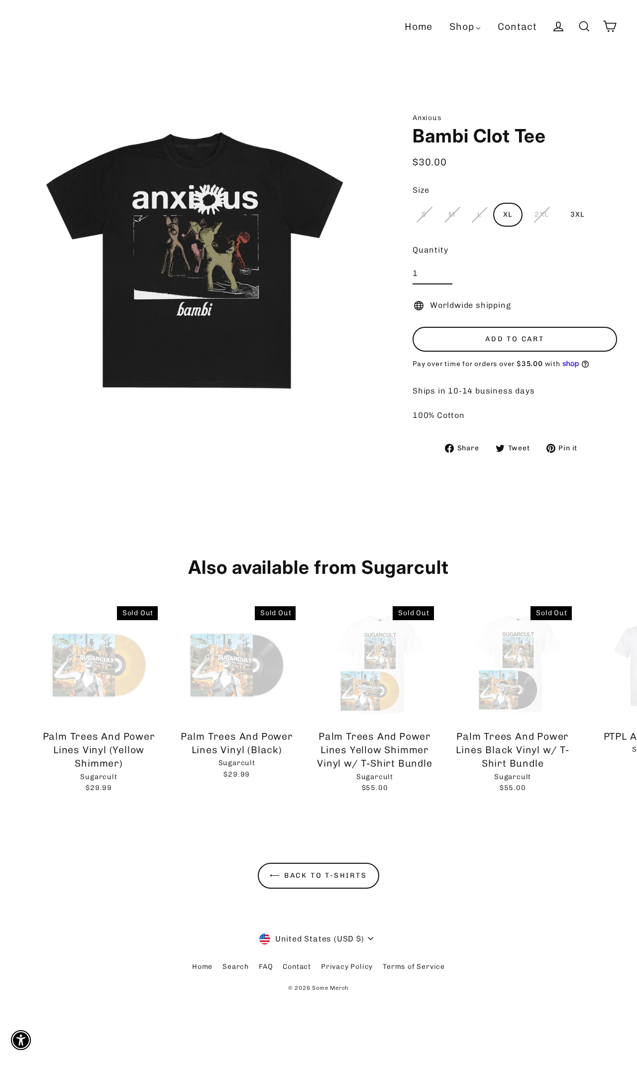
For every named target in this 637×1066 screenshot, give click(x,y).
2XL (541, 214)
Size (421, 190)
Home (202, 966)
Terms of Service (414, 966)
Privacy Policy (347, 966)
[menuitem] (418, 26)
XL (508, 214)
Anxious (427, 118)
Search (235, 966)
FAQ (266, 966)
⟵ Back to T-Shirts (318, 875)
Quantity (430, 250)
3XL (577, 214)
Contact (297, 966)
